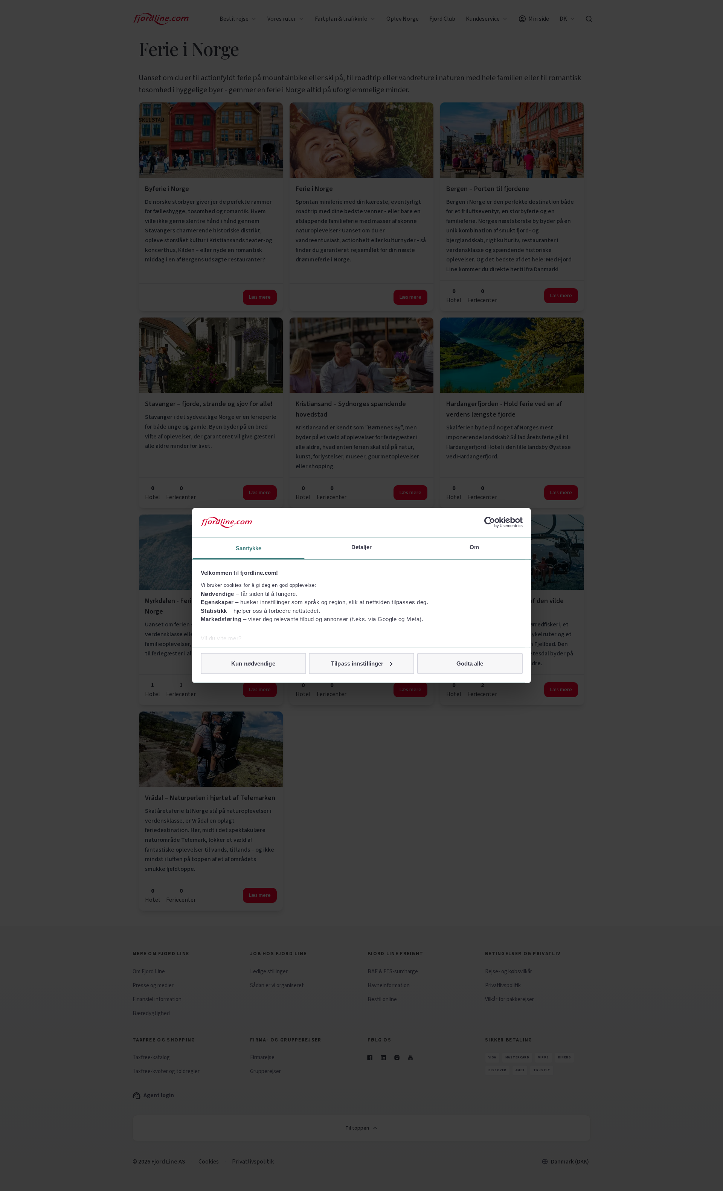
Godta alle (470, 663)
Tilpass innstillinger (357, 663)
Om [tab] (474, 547)
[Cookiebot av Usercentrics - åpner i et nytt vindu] (490, 522)
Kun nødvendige (253, 663)
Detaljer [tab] (361, 547)
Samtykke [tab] (249, 548)
